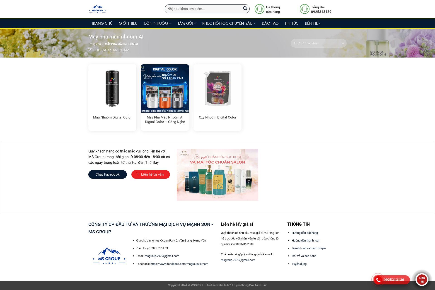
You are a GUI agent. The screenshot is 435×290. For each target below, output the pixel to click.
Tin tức (291, 23)
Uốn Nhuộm (156, 23)
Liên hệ (311, 23)
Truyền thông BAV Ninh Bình (249, 285)
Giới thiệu (128, 23)
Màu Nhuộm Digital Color (112, 117)
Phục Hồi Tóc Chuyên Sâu (227, 23)
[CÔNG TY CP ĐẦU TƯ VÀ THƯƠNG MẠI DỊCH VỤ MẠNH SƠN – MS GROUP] (119, 9)
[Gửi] (245, 9)
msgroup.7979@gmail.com (162, 256)
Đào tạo (270, 23)
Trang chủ (102, 23)
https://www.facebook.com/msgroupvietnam (179, 264)
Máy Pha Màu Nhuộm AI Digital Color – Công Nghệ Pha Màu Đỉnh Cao (165, 119)
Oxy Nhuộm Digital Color (217, 117)
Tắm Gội (185, 23)
